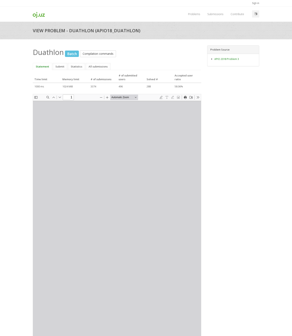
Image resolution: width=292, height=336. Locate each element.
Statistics (76, 66)
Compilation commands (98, 54)
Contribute (237, 14)
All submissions (98, 66)
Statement (42, 66)
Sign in (255, 3)
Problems (194, 14)
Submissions (215, 14)
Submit (59, 66)
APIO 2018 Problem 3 (226, 59)
